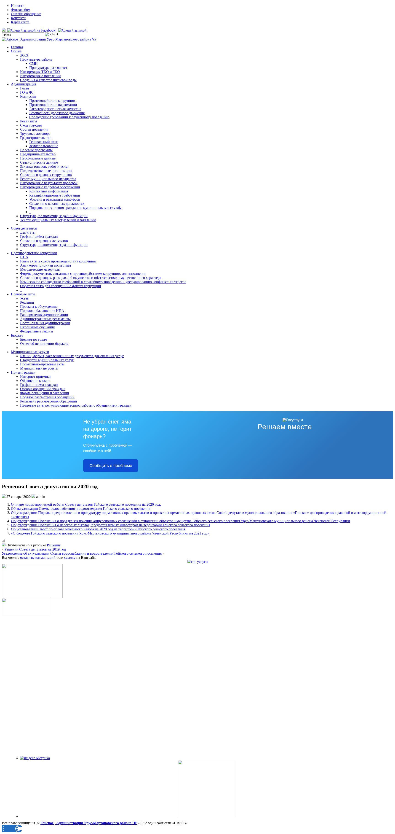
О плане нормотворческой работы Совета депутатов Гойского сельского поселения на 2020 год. (86, 504)
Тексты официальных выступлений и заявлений (58, 220)
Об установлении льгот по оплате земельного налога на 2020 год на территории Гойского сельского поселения (98, 529)
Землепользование (43, 146)
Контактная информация (48, 191)
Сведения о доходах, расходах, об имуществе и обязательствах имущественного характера (90, 278)
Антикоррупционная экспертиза (45, 265)
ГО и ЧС (27, 92)
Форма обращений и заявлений (44, 393)
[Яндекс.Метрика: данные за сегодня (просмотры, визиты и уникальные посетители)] (35, 758)
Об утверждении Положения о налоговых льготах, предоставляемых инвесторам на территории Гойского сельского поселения (110, 525)
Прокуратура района (36, 59)
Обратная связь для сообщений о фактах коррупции (60, 286)
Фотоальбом (20, 10)
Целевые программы (36, 150)
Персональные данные (38, 158)
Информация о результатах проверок (48, 183)
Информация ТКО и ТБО (40, 72)
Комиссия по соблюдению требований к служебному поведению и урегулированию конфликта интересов (103, 282)
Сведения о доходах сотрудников (46, 175)
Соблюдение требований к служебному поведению (69, 117)
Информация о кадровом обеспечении (50, 187)
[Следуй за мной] (73, 30)
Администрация (23, 84)
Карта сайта (20, 22)
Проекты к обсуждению (39, 306)
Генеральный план (43, 142)
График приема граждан (39, 385)
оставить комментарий (38, 557)
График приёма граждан (39, 236)
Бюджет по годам (33, 339)
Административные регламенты (45, 319)
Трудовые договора (35, 133)
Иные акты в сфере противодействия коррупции (58, 261)
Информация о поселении (40, 76)
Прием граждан (23, 372)
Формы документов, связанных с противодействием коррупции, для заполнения (83, 273)
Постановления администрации (45, 323)
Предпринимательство (38, 154)
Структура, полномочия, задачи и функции (54, 216)
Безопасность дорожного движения (57, 113)
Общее (16, 51)
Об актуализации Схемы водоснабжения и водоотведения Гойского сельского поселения (80, 508)
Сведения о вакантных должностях (56, 203)
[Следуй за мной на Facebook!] (32, 30)
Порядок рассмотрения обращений (47, 397)
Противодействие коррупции (52, 101)
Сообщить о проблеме (110, 465)
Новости (17, 6)
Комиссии (28, 96)
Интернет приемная (35, 376)
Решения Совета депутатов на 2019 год (35, 549)
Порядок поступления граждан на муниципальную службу (75, 208)
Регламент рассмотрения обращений (48, 401)
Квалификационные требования (54, 195)
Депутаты (27, 232)
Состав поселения (34, 129)
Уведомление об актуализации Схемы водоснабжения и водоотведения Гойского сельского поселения (82, 553)
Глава (24, 88)
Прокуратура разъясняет (48, 68)
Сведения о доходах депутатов (44, 241)
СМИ (33, 63)
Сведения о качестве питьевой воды (48, 80)
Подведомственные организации (46, 171)
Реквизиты (28, 121)
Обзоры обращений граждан (42, 389)
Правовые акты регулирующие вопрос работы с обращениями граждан (75, 405)
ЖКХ (24, 55)
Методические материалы (40, 269)
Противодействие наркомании (53, 105)
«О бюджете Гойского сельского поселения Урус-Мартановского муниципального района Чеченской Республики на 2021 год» (110, 533)
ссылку (69, 557)
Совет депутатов (24, 228)
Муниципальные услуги (30, 352)
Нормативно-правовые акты (42, 364)
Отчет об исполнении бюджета (44, 343)
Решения (27, 302)
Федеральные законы (36, 331)
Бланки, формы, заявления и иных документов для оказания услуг (72, 356)
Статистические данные (39, 162)
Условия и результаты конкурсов (54, 199)
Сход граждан (31, 125)
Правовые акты (23, 294)
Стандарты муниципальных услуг (47, 360)
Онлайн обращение (26, 14)
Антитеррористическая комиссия (55, 109)
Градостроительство (35, 138)
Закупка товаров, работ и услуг (44, 166)
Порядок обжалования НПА (42, 311)
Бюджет (17, 335)
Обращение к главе (35, 381)
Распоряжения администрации (44, 315)
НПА (24, 257)
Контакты (18, 18)
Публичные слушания (37, 327)
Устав (24, 298)
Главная (17, 47)
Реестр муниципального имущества (48, 179)
